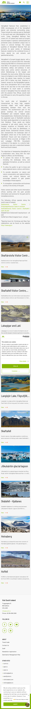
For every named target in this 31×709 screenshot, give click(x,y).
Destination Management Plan (11, 655)
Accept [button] (15, 704)
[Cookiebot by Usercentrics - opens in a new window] (22, 337)
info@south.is (6, 611)
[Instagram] (4, 630)
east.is (5, 667)
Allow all (15, 366)
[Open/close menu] (27, 2)
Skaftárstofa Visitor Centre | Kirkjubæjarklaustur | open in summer (15, 205)
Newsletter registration (9, 651)
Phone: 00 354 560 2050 (9, 613)
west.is (5, 670)
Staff (3, 648)
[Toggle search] (24, 2)
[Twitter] (10, 624)
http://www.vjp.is (6, 225)
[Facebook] (4, 624)
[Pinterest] (10, 630)
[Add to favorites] (27, 237)
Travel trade (5, 642)
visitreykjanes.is (8, 683)
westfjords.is (7, 676)
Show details (22, 361)
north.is (5, 663)
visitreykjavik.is (8, 673)
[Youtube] (16, 624)
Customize (14, 371)
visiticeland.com (8, 679)
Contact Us (5, 645)
